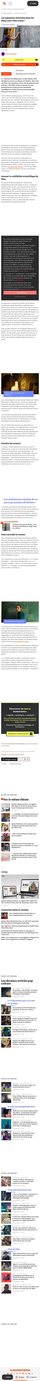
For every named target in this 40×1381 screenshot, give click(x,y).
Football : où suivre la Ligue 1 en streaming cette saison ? (24, 1086)
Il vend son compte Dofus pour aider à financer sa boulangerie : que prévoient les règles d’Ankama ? (26, 1218)
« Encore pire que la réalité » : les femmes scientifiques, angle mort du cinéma (24, 526)
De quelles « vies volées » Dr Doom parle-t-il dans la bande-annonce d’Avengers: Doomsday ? (25, 992)
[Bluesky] (29, 1374)
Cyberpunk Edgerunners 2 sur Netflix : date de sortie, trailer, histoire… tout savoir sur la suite (24, 1042)
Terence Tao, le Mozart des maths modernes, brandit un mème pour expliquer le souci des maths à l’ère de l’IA (24, 856)
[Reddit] (23, 1374)
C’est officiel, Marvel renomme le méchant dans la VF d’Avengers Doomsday (24, 1098)
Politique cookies (25, 289)
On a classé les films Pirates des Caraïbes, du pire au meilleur (24, 1008)
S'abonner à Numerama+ (18, 734)
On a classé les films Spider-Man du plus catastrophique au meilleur (22, 914)
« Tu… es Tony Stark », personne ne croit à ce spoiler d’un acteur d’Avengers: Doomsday (25, 1196)
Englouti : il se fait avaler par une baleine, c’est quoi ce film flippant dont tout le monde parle (25, 1124)
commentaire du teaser (21, 641)
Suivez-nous (6, 74)
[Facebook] (20, 1374)
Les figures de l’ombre (14, 167)
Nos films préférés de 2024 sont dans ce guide (23, 834)
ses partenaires (18, 280)
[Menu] (10, 3)
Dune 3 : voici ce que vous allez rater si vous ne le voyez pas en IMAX (26, 1287)
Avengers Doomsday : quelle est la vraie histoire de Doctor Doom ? (25, 1030)
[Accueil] (4, 3)
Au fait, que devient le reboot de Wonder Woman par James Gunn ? (25, 1229)
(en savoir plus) (22, 271)
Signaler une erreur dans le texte (12, 754)
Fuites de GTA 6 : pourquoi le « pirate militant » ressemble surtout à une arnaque (23, 1181)
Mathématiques (15, 764)
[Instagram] (17, 1374)
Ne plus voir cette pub (9, 795)
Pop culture (7, 13)
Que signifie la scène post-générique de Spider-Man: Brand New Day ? (20, 927)
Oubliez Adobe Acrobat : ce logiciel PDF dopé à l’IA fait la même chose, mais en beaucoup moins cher (24, 806)
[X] (14, 1374)
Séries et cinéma (21, 13)
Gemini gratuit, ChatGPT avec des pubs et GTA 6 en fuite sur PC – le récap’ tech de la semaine (25, 1020)
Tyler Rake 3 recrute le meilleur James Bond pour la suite (24, 1240)
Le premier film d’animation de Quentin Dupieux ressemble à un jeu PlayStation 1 (24, 845)
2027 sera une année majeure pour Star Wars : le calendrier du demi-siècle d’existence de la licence (25, 1112)
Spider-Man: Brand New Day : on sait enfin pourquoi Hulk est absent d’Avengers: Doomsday (20, 922)
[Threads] (32, 1374)
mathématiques (16, 96)
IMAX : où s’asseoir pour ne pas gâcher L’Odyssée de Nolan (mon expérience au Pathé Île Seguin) (20, 938)
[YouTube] (8, 1374)
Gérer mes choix (20, 296)
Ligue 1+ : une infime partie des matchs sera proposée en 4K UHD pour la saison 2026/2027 (25, 1266)
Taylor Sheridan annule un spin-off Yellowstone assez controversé (25, 1254)
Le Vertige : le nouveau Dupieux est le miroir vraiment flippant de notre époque (24, 816)
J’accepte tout (21, 293)
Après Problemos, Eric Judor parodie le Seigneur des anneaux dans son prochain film (24, 825)
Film (4, 764)
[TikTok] (11, 1374)
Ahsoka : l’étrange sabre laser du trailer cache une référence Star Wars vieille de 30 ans (24, 1207)
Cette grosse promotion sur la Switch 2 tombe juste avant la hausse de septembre (23, 1277)
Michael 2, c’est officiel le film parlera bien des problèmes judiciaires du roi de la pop (23, 1135)
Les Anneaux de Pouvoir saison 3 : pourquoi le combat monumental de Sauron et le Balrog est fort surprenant (19, 932)
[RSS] (26, 1374)
